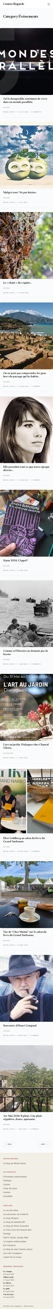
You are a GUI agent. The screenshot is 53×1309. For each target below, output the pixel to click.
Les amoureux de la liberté (15, 1214)
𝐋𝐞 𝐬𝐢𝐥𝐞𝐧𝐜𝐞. (7, 1283)
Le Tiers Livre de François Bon (17, 1230)
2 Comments (36, 112)
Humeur (6, 1192)
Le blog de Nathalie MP (14, 1222)
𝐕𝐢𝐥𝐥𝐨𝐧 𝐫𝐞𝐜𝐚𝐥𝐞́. (8, 1277)
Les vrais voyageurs (12, 1253)
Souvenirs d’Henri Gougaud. (20, 1025)
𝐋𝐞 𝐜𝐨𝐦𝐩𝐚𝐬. (7, 1272)
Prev (10, 1144)
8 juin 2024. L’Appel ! (15, 560)
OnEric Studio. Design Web (15, 1237)
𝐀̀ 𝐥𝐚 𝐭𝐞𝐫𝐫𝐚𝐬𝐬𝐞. (8, 1294)
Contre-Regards (13, 4)
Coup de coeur (10, 1188)
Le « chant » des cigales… (17, 283)
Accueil (6, 107)
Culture (6, 1184)
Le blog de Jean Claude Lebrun (17, 1249)
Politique (7, 1180)
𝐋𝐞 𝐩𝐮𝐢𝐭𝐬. (6, 1289)
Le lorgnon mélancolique (14, 1241)
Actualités (8, 753)
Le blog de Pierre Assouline (16, 1226)
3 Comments (36, 664)
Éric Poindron (9, 1245)
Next (43, 1144)
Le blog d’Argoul (10, 1218)
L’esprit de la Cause (12, 1257)
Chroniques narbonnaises (15, 1176)
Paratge (6, 1233)
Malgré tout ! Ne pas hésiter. (20, 192)
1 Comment (36, 386)
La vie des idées (10, 1210)
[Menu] (49, 4)
